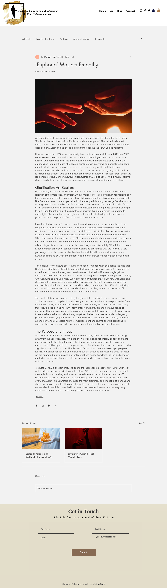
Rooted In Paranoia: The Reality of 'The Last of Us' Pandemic (38, 455)
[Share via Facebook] (36, 405)
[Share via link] (55, 405)
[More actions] (130, 56)
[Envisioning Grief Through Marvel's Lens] (83, 438)
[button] (158, 10)
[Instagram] (140, 10)
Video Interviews (81, 38)
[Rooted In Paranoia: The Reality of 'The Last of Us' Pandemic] (41, 438)
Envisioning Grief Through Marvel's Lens (81, 455)
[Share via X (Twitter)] (43, 405)
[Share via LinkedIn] (49, 405)
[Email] (153, 10)
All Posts (26, 38)
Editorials (100, 38)
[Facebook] (145, 10)
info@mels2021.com (102, 519)
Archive (64, 38)
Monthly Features (45, 38)
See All (142, 423)
